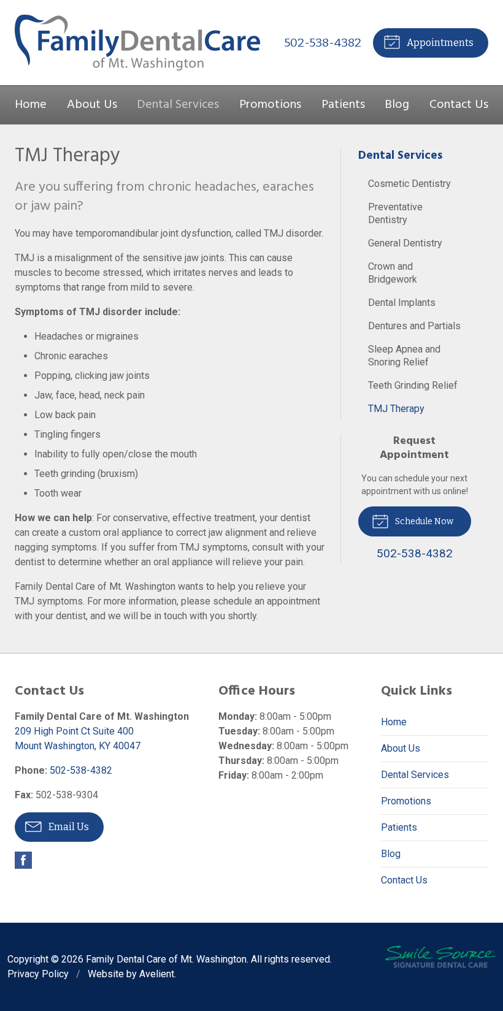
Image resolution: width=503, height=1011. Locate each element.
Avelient (156, 974)
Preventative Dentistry (395, 213)
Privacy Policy (38, 974)
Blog (397, 105)
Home (31, 105)
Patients (343, 105)
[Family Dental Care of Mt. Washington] (137, 43)
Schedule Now (423, 521)
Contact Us (458, 105)
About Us (92, 105)
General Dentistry (405, 243)
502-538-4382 (322, 43)
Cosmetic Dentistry (409, 183)
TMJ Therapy (396, 408)
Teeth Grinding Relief (413, 385)
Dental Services (178, 105)
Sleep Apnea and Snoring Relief (404, 355)
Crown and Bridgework (392, 273)
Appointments (439, 42)
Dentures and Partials (414, 326)
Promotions (270, 105)
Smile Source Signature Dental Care (440, 956)
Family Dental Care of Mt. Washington (166, 959)
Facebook (23, 860)
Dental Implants (402, 302)
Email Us (68, 827)
